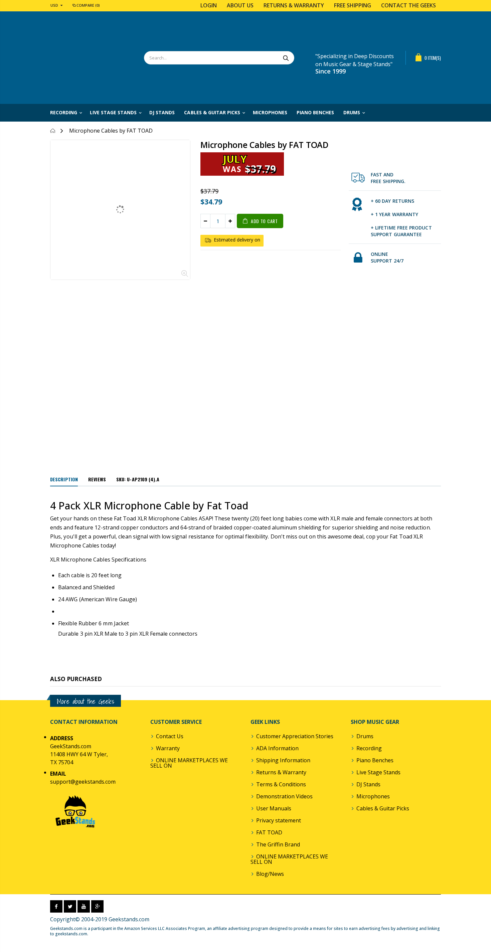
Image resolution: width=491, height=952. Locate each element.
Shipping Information (283, 760)
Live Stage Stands (378, 772)
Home (52, 131)
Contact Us (169, 736)
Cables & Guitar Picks (382, 808)
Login (208, 5)
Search (285, 57)
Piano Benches (374, 760)
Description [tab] (64, 479)
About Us (240, 5)
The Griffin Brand (278, 844)
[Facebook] (56, 906)
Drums (364, 736)
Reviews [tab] (97, 479)
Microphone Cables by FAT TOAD (264, 144)
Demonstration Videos (284, 796)
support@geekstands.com (83, 781)
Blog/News (270, 874)
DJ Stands (368, 784)
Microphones (373, 796)
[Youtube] (83, 906)
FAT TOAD (269, 832)
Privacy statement (278, 820)
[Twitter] (70, 906)
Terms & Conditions (281, 784)
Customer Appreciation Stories (294, 736)
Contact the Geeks (408, 5)
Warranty (168, 748)
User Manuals (273, 808)
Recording (369, 748)
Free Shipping (352, 5)
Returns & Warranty (294, 5)
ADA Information (277, 748)
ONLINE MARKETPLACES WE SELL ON (189, 763)
